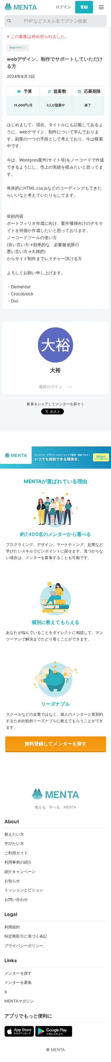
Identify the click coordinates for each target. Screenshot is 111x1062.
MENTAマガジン (19, 1001)
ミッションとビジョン (23, 890)
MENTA (58, 1049)
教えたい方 (14, 834)
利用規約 (12, 927)
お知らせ (12, 880)
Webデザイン (17, 47)
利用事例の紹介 (18, 862)
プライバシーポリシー (23, 945)
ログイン (63, 6)
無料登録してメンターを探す (56, 744)
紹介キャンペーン (20, 871)
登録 (84, 6)
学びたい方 (14, 843)
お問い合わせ (16, 899)
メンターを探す (18, 973)
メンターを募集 (18, 982)
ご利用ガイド (16, 852)
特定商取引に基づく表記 (25, 936)
